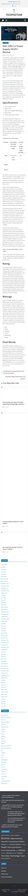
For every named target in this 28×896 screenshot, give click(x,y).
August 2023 (4, 649)
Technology (5, 42)
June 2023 (3, 654)
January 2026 (4, 581)
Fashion (3, 729)
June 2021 (3, 701)
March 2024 (4, 633)
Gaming (3, 736)
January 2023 (4, 666)
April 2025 (3, 602)
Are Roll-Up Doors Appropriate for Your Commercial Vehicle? (13, 372)
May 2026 (3, 572)
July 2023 (3, 652)
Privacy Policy (4, 874)
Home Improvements (6, 748)
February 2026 (4, 579)
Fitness (3, 734)
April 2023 (3, 659)
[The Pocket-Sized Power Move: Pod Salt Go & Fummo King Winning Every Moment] (4, 820)
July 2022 (3, 680)
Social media (4, 769)
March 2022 (4, 689)
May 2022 (3, 685)
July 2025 (3, 595)
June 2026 (3, 569)
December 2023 (5, 640)
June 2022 (3, 682)
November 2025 (5, 586)
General (3, 738)
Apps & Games (4, 715)
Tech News (3, 774)
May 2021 (3, 703)
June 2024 (3, 626)
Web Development (5, 781)
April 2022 (3, 687)
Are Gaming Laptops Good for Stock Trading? (13, 548)
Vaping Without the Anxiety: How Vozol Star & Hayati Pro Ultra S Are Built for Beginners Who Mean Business (12, 806)
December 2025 (5, 583)
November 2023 (5, 642)
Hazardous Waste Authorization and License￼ (15, 378)
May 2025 (3, 600)
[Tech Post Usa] (3, 20)
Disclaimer (3, 871)
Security (3, 764)
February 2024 (4, 635)
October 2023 (4, 645)
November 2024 (5, 614)
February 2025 (4, 607)
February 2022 (4, 692)
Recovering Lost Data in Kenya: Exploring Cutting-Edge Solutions (13, 403)
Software (3, 771)
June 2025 (3, 597)
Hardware (3, 741)
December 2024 (5, 612)
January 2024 (4, 637)
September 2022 (5, 675)
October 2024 (4, 616)
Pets (2, 757)
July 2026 (3, 567)
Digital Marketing (5, 722)
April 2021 (3, 706)
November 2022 (5, 670)
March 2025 (4, 604)
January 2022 (4, 694)
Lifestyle (3, 752)
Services (3, 767)
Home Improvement (6, 745)
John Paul (13, 55)
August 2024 (4, 621)
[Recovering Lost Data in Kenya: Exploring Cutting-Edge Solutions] (14, 387)
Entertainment (4, 727)
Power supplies (6, 80)
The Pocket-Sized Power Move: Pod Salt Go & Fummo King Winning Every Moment (16, 820)
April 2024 (3, 630)
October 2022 (4, 673)
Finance (3, 731)
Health (2, 743)
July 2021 (3, 699)
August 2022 (4, 678)
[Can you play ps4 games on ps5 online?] (14, 413)
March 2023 (4, 661)
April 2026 (3, 574)
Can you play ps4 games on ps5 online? (13, 522)
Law (2, 750)
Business (3, 719)
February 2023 (4, 663)
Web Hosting (4, 783)
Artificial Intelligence (6, 717)
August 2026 (4, 564)
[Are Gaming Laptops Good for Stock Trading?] (14, 532)
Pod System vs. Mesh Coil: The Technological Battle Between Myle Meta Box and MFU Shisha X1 (16, 813)
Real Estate (3, 762)
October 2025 (4, 588)
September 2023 (5, 647)
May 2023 (3, 656)
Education (3, 724)
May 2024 (3, 628)
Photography (4, 760)
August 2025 (4, 593)
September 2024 (5, 619)
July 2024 (3, 623)
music (2, 755)
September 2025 (5, 590)
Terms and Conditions (6, 877)
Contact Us (4, 868)
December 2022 (5, 668)
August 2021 (4, 696)
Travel (2, 778)
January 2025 (4, 609)
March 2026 (4, 576)
